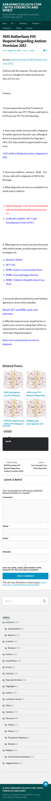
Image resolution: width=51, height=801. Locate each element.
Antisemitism (14, 628)
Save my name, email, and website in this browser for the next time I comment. (22, 568)
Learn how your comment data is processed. (25, 583)
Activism (10, 622)
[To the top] (45, 784)
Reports (11, 635)
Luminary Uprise (13, 699)
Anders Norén (20, 797)
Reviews (12, 648)
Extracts (9, 673)
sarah (32, 50)
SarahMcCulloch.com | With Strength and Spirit (22, 7)
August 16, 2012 (14, 50)
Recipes (11, 744)
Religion (9, 750)
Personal (6, 28)
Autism (6, 426)
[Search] (44, 601)
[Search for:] (26, 601)
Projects (35, 23)
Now (5, 23)
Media (18, 28)
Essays (9, 667)
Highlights (10, 686)
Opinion (9, 712)
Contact (29, 28)
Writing (23, 23)
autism (7, 431)
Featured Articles (14, 680)
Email (6, 538)
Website (7, 552)
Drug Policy (11, 660)
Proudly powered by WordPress (18, 795)
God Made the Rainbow (19, 756)
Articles (9, 641)
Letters (9, 692)
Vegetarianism (12, 763)
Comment (8, 497)
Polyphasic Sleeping (17, 737)
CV (12, 23)
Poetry (11, 731)
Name (6, 526)
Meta (8, 705)
